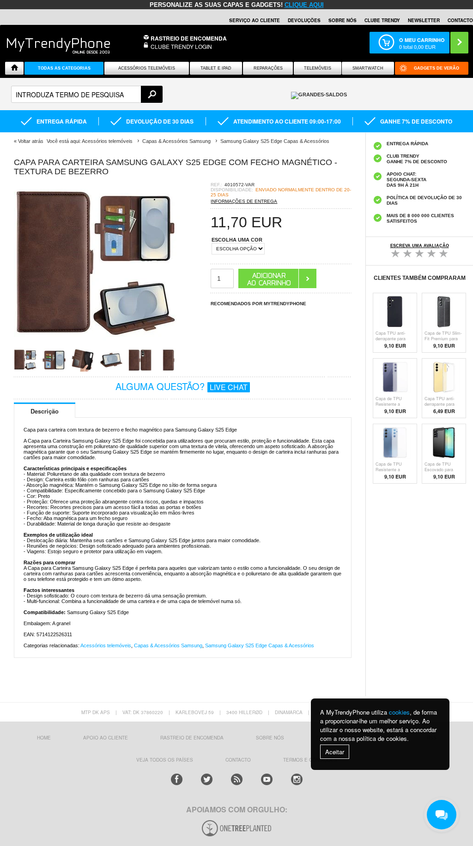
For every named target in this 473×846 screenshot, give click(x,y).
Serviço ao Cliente (254, 20)
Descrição (44, 411)
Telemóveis (317, 68)
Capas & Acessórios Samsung (168, 645)
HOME (44, 737)
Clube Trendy (382, 20)
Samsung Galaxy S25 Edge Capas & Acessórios (259, 645)
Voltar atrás (30, 141)
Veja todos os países (164, 760)
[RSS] (237, 779)
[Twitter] (206, 779)
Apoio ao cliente (105, 737)
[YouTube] (267, 779)
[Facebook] (176, 779)
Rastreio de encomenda (189, 38)
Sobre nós (342, 20)
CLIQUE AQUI (304, 4)
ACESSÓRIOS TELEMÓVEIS (146, 68)
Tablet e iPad (215, 68)
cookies (399, 712)
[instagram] (297, 779)
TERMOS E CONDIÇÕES (310, 760)
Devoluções (304, 20)
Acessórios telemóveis (105, 645)
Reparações (268, 68)
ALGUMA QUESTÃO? (181, 386)
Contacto (460, 20)
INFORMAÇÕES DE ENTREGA (244, 201)
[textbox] (87, 94)
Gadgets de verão (436, 68)
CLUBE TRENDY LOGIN (181, 46)
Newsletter (424, 20)
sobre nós (270, 737)
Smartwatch (367, 68)
